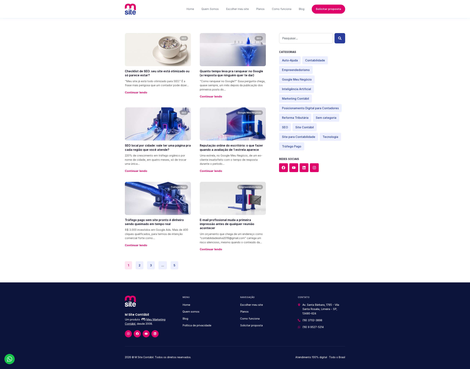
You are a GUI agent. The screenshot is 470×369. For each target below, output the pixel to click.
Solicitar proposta (328, 9)
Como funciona (281, 9)
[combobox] (306, 38)
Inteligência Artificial (296, 89)
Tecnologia (330, 137)
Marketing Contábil (295, 98)
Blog (301, 9)
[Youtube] (293, 167)
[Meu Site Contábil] (130, 9)
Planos (260, 9)
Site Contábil (304, 127)
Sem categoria (326, 118)
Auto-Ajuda (290, 60)
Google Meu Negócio (297, 79)
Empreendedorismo (296, 70)
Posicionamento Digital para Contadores (310, 108)
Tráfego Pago (291, 146)
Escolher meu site (237, 9)
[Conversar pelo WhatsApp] (9, 359)
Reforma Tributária (295, 118)
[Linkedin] (304, 167)
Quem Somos (210, 9)
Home (190, 9)
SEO (285, 127)
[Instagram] (314, 167)
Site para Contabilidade (298, 137)
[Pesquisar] (340, 38)
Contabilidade (315, 60)
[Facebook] (283, 167)
